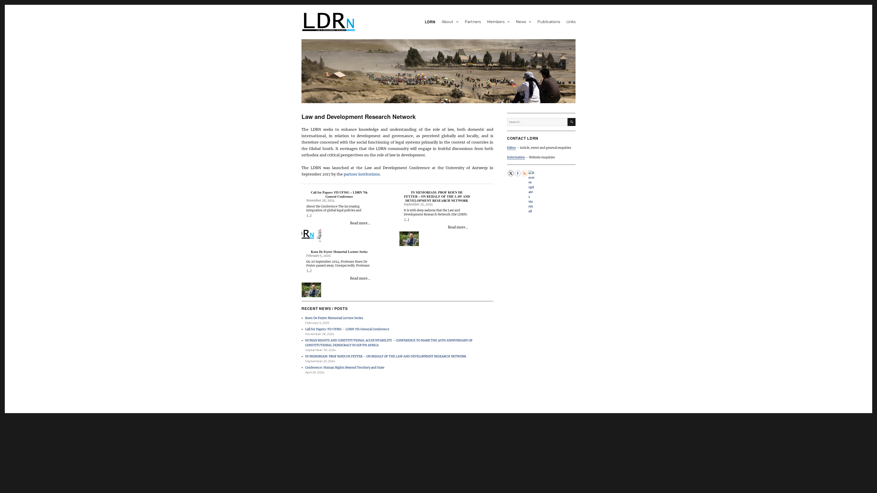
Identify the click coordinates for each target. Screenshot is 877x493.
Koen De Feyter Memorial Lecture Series (339, 252)
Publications (548, 22)
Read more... (360, 223)
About (447, 22)
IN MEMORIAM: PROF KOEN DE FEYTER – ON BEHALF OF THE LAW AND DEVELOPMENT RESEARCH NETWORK (437, 196)
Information (516, 157)
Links (571, 22)
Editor (511, 148)
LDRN (430, 21)
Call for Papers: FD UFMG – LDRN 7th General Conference (339, 194)
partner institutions (362, 174)
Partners (473, 22)
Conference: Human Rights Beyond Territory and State (344, 368)
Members (496, 22)
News (521, 22)
